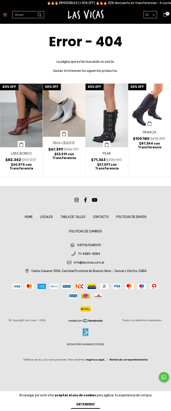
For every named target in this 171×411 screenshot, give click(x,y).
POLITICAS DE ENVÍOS (131, 217)
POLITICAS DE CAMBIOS (85, 231)
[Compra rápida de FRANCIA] (149, 123)
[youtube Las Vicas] (94, 200)
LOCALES (46, 217)
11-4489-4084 (89, 254)
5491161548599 (89, 245)
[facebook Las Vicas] (85, 200)
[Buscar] (39, 15)
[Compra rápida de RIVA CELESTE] (64, 134)
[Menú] (7, 15)
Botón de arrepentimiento (129, 359)
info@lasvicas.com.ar (89, 262)
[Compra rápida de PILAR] (107, 144)
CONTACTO (101, 217)
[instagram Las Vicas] (76, 200)
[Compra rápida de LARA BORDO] (21, 144)
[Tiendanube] (86, 321)
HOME (29, 217)
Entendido (85, 404)
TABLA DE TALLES (73, 217)
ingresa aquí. (95, 359)
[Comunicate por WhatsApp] (164, 377)
